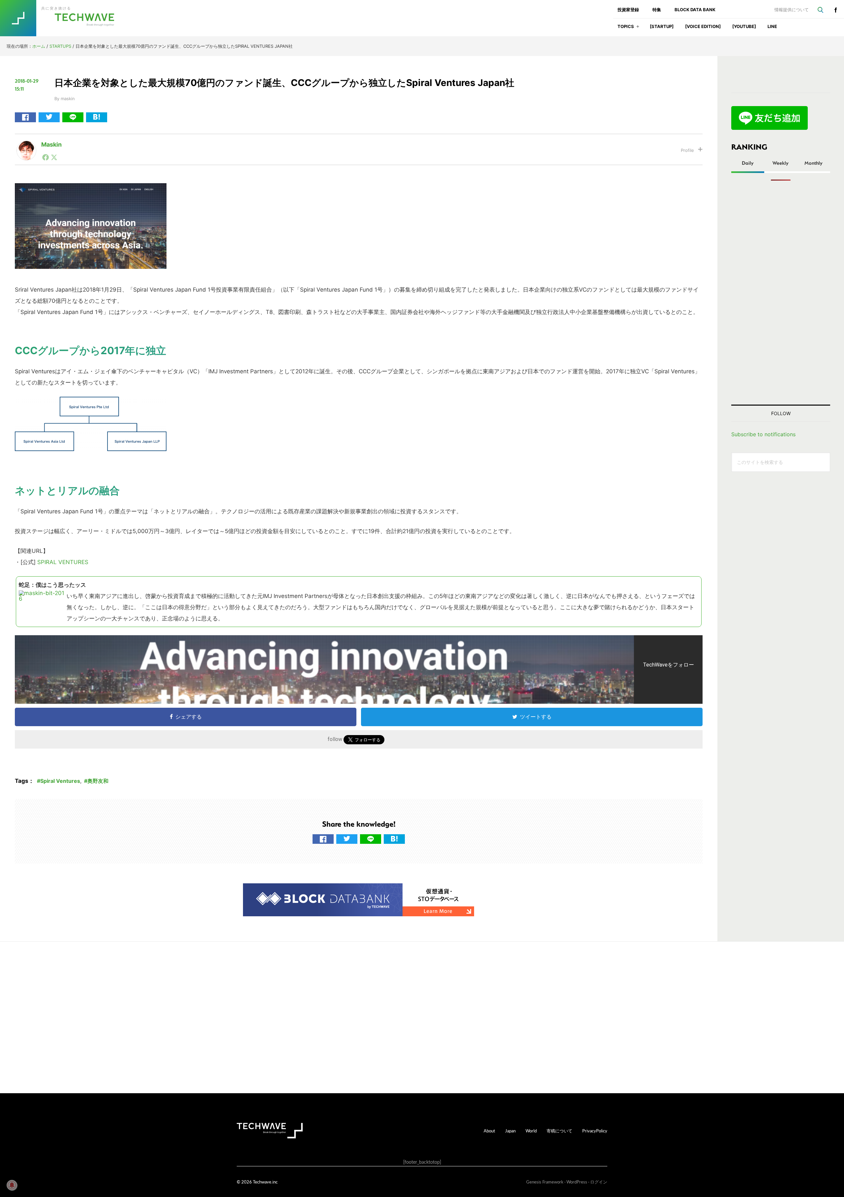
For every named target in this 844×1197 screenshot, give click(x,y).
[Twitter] (54, 157)
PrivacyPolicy (594, 1130)
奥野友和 (97, 781)
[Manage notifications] (12, 1185)
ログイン (598, 1182)
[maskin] (26, 146)
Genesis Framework (544, 1182)
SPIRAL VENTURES (62, 562)
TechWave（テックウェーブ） (63, 18)
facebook (835, 10)
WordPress (576, 1182)
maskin (51, 144)
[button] (637, 28)
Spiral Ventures (60, 781)
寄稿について (559, 1130)
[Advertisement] (780, 292)
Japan (510, 1130)
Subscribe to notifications (763, 434)
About (489, 1130)
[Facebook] (45, 157)
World (531, 1130)
